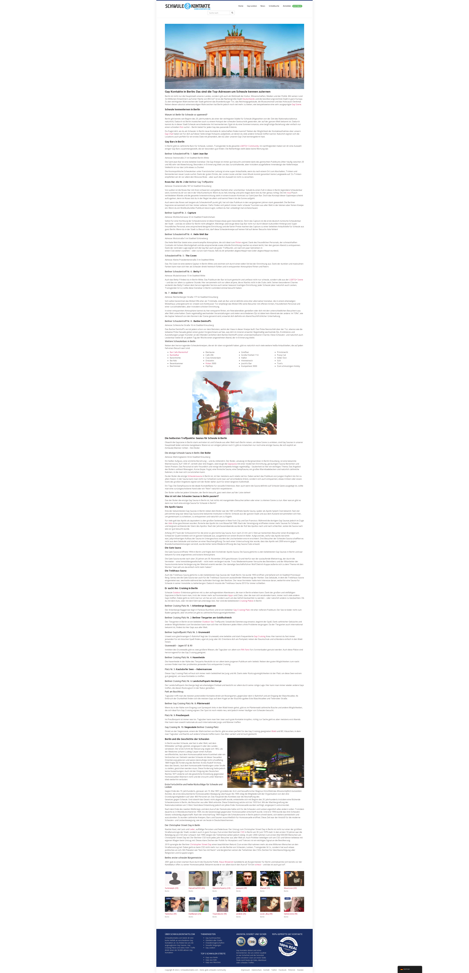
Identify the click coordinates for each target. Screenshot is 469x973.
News (263, 6)
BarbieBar (174, 355)
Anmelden (292, 6)
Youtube (300, 970)
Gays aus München (213, 962)
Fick (181, 127)
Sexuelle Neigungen (213, 945)
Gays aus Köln (211, 960)
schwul (258, 864)
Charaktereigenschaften (215, 943)
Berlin (167, 891)
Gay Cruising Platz (241, 609)
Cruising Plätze (246, 600)
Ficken (208, 363)
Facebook (282, 970)
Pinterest (291, 970)
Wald (274, 731)
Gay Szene (296, 104)
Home (240, 6)
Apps (230, 595)
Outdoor (177, 592)
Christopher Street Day (200, 844)
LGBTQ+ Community (249, 146)
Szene (300, 279)
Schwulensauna (195, 476)
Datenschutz (257, 970)
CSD (242, 832)
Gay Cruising (260, 636)
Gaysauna (232, 463)
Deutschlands (248, 99)
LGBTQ (292, 279)
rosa (289, 192)
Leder (192, 829)
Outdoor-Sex (208, 621)
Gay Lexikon (252, 6)
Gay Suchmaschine (213, 938)
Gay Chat (169, 133)
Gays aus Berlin (212, 957)
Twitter (274, 970)
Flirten (238, 242)
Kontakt (266, 970)
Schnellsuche (274, 6)
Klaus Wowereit (226, 862)
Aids (170, 523)
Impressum (245, 970)
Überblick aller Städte (214, 940)
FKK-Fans (245, 649)
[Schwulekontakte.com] (187, 6)
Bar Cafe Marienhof (179, 352)
